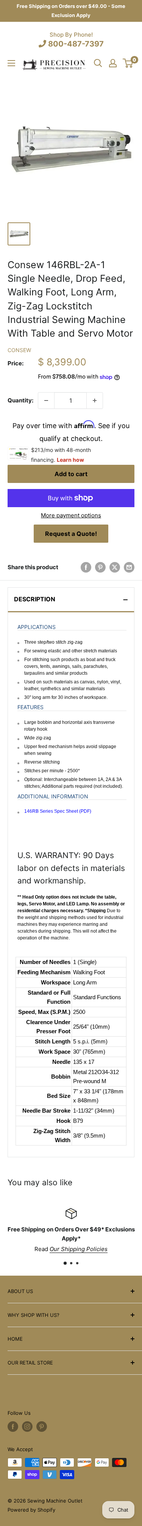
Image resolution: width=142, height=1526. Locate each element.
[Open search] (98, 63)
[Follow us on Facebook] (13, 1426)
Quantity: (20, 400)
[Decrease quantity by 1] (46, 400)
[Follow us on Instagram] (27, 1426)
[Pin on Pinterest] (100, 567)
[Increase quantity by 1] (95, 400)
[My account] (113, 63)
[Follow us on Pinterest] (41, 1426)
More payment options (71, 515)
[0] (128, 63)
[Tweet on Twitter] (114, 567)
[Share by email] (129, 567)
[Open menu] (11, 63)
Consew (19, 350)
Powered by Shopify (31, 1510)
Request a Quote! (71, 533)
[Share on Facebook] (86, 567)
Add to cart (71, 474)
